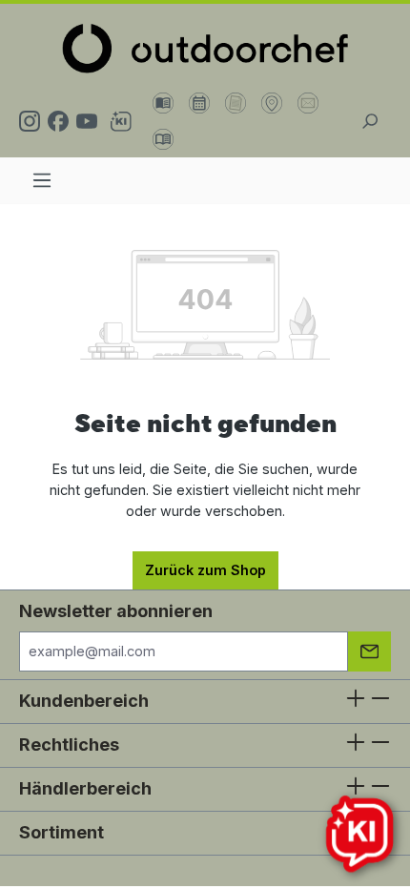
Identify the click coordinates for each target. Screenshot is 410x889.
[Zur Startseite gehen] (205, 48)
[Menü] (42, 180)
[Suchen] (369, 121)
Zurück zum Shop (205, 570)
